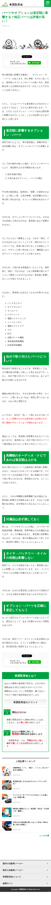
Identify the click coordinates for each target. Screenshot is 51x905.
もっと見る (43, 835)
